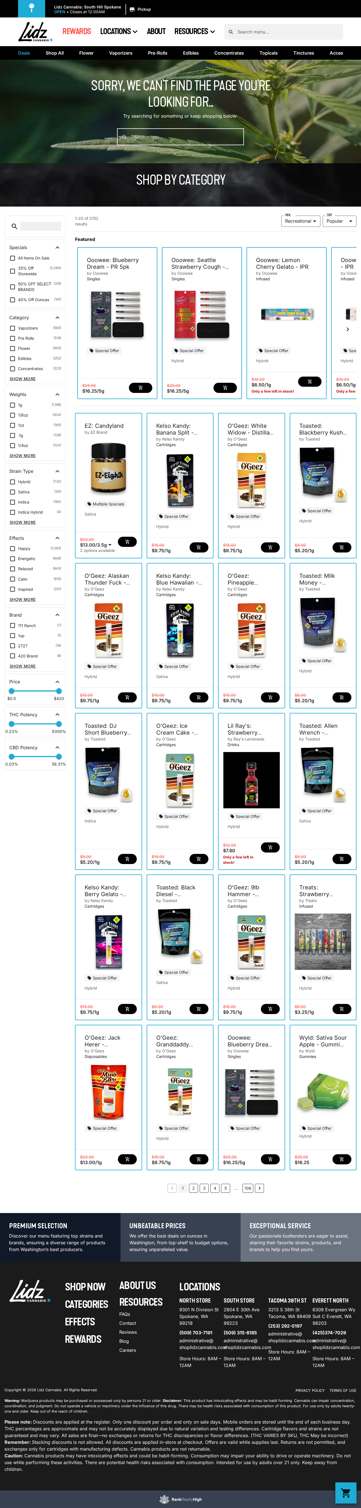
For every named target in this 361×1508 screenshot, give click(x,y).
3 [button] (204, 1188)
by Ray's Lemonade (246, 739)
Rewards (76, 31)
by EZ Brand (96, 432)
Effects (80, 1322)
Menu (288, 215)
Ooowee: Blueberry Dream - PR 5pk (113, 263)
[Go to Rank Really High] (180, 1499)
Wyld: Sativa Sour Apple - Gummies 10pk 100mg (323, 1044)
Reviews (128, 1332)
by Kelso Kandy (170, 439)
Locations (115, 31)
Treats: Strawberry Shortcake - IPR (320, 894)
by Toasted (309, 439)
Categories (86, 1305)
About (156, 31)
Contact (127, 1323)
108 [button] (248, 1188)
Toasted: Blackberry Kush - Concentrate (321, 432)
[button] (103, 9)
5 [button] (225, 1188)
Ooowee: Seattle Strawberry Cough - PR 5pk (198, 267)
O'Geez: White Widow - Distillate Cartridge (251, 432)
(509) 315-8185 (240, 1332)
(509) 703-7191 (195, 1332)
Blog (124, 1341)
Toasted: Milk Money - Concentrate (317, 582)
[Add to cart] (140, 388)
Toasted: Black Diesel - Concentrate (175, 894)
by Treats (308, 900)
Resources (191, 31)
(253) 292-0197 (285, 1326)
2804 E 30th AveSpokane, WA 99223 (241, 1316)
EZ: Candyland (104, 425)
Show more (23, 378)
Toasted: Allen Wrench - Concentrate (318, 732)
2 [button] (193, 1188)
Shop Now (85, 1287)
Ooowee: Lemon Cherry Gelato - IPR (282, 263)
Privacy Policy (310, 1390)
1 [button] (183, 1188)
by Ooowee (97, 273)
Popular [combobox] (335, 221)
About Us (137, 1286)
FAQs (124, 1314)
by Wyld (307, 1050)
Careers (127, 1350)
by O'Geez (237, 439)
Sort (329, 215)
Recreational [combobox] (298, 221)
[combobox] (288, 32)
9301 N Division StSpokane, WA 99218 (199, 1316)
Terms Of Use (342, 1390)
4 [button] (215, 1188)
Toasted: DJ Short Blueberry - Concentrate (108, 732)
